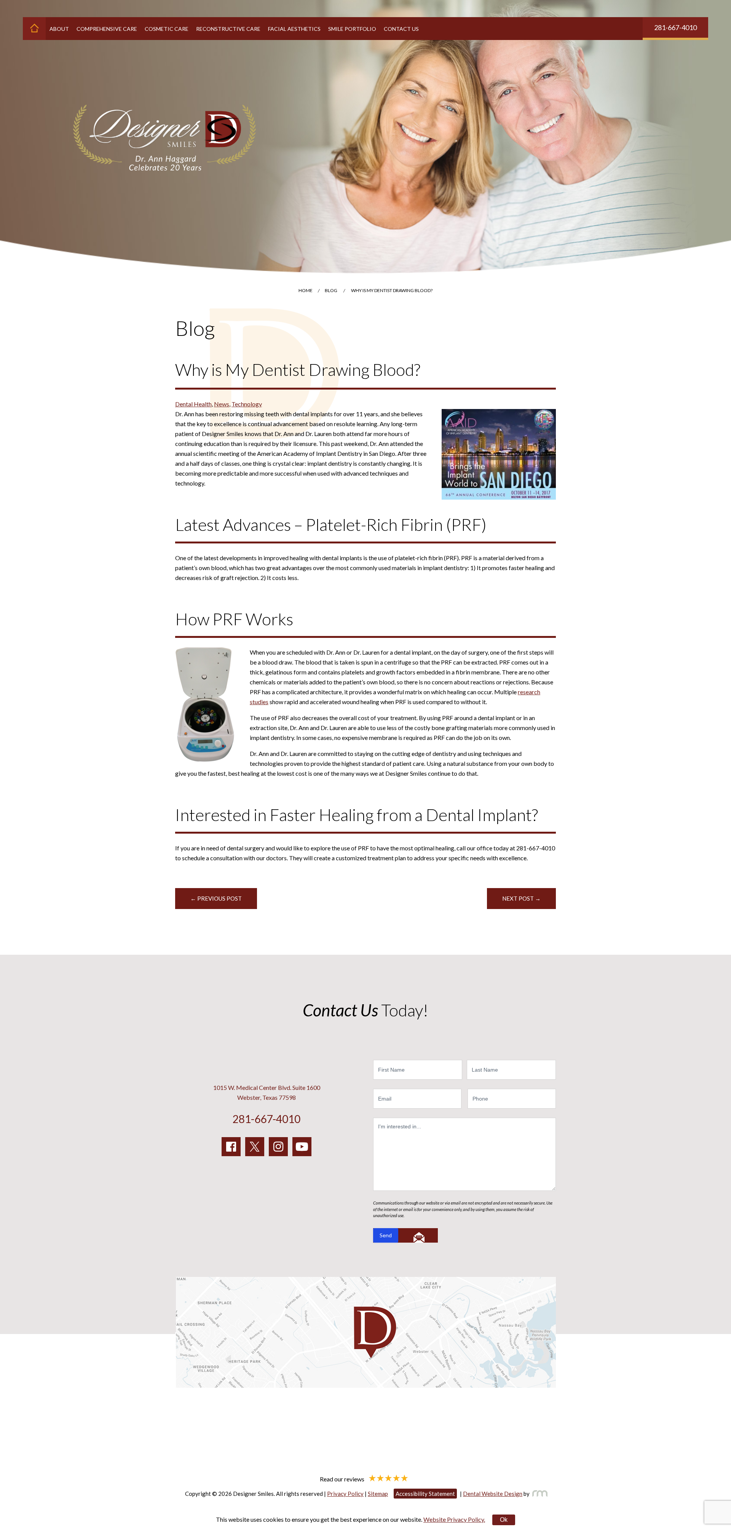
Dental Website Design (492, 1493)
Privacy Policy (345, 1493)
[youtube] (301, 1146)
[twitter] (254, 1146)
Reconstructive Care (228, 29)
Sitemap (378, 1493)
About (59, 29)
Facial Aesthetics (294, 29)
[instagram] (278, 1146)
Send (386, 1235)
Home (305, 290)
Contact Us (401, 29)
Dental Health (193, 403)
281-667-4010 (675, 27)
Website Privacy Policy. (454, 1519)
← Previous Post (216, 898)
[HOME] (34, 28)
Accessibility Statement (425, 1493)
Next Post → (521, 898)
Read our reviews (343, 1478)
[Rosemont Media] (538, 1493)
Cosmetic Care (166, 29)
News (221, 403)
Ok (504, 1519)
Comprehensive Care (107, 29)
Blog (331, 290)
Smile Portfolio (352, 29)
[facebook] (231, 1146)
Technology (246, 403)
